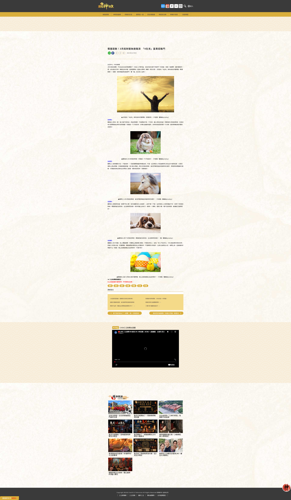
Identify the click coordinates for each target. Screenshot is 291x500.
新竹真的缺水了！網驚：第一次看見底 (126, 313)
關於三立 (141, 495)
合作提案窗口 (161, 495)
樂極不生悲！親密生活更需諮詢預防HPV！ (121, 306)
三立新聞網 (122, 495)
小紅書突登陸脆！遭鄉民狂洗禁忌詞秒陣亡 (121, 298)
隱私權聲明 (150, 495)
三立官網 (132, 495)
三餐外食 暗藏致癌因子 (152, 306)
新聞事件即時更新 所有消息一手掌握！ (156, 298)
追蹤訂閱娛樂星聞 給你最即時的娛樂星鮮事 (122, 302)
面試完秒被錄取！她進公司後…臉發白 (166, 313)
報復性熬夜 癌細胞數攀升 (152, 302)
